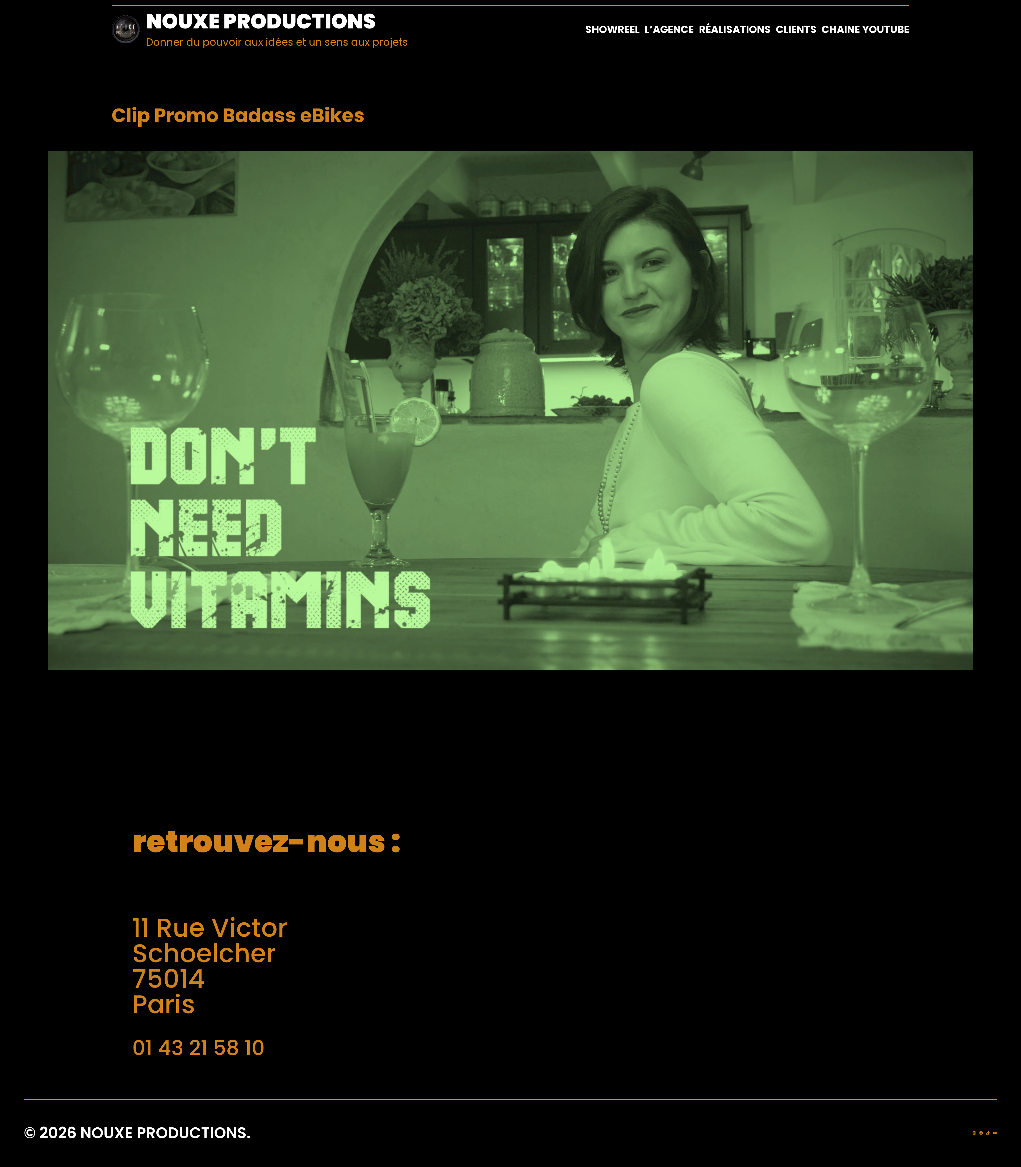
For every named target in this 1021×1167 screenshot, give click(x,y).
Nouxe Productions (261, 21)
